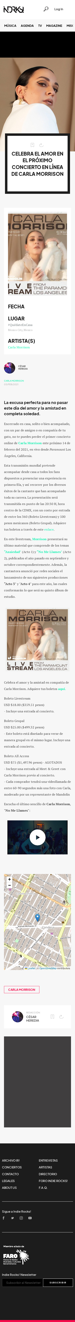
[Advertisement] (37, 1081)
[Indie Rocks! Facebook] (5, 1218)
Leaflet (31, 968)
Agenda (27, 25)
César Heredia (23, 367)
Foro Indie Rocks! (53, 1181)
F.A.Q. (43, 1187)
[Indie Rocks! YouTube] (31, 1218)
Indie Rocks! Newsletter (19, 1274)
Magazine (54, 25)
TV (40, 25)
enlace (49, 529)
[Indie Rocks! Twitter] (13, 1218)
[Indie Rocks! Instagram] (22, 1218)
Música (10, 25)
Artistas (45, 1167)
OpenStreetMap (48, 968)
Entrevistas (48, 1160)
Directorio (48, 1174)
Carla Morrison (19, 347)
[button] (37, 918)
